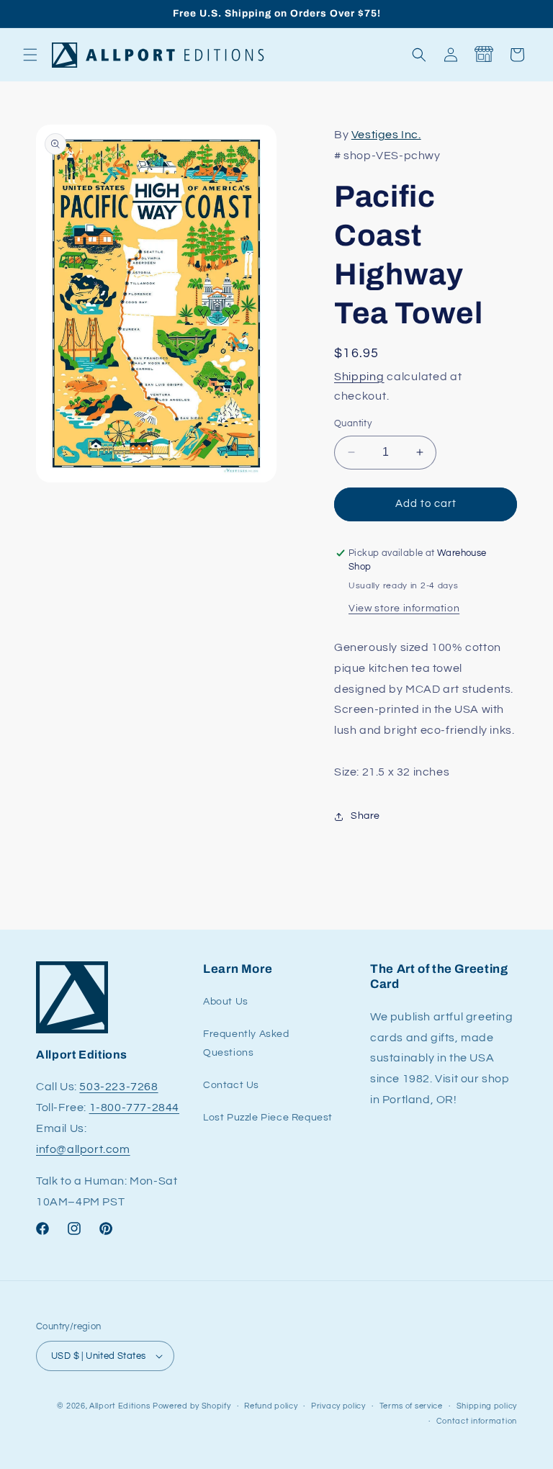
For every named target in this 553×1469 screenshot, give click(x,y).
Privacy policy (338, 1406)
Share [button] (365, 816)
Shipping (359, 376)
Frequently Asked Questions (246, 1043)
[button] (30, 55)
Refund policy (270, 1406)
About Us (225, 1002)
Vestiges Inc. (386, 134)
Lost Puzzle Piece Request (268, 1118)
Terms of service (411, 1406)
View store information (404, 608)
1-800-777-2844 (134, 1107)
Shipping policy (487, 1406)
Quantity (353, 423)
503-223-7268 (118, 1086)
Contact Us (231, 1085)
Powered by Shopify (192, 1406)
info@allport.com (83, 1149)
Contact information (476, 1421)
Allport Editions (119, 1406)
